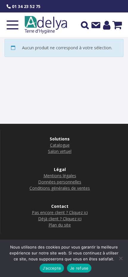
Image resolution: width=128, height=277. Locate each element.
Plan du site (60, 225)
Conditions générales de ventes (59, 188)
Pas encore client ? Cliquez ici (60, 212)
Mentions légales (59, 175)
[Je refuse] (121, 258)
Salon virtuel (59, 151)
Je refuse (79, 268)
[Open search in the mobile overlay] (85, 25)
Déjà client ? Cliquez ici (60, 218)
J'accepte (52, 268)
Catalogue (60, 145)
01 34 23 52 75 (25, 6)
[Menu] (12, 24)
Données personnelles (59, 182)
